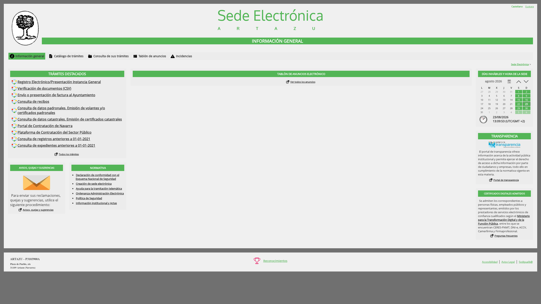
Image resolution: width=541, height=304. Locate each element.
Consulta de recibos (33, 101)
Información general (29, 56)
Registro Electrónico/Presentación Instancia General (59, 82)
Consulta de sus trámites (111, 56)
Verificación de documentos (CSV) (44, 88)
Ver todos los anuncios (302, 81)
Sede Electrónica (520, 64)
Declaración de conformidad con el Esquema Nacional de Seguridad (97, 177)
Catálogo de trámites (68, 56)
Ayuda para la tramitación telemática (99, 188)
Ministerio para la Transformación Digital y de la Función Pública (504, 219)
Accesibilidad (489, 262)
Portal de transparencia (506, 180)
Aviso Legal (508, 262)
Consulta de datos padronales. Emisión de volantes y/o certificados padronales (61, 110)
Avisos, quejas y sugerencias (38, 209)
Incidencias (184, 56)
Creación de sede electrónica (94, 184)
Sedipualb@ (526, 262)
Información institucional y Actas (96, 203)
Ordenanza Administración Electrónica (100, 193)
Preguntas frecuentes (506, 235)
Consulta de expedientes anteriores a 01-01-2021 (56, 145)
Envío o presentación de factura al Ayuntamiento (56, 95)
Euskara (529, 6)
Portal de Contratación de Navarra (45, 126)
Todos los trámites (69, 154)
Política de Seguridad (89, 198)
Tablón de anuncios (152, 56)
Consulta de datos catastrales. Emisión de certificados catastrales (70, 119)
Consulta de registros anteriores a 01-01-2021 (54, 139)
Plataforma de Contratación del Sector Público (55, 132)
